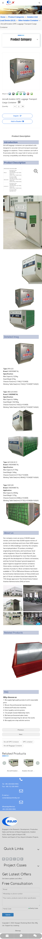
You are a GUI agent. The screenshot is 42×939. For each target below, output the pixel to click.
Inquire (16, 116)
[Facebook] (3, 859)
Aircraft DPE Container (11, 742)
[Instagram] (14, 859)
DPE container (28, 742)
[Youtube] (10, 859)
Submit (7, 915)
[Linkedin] (7, 859)
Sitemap (18, 930)
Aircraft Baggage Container (13, 746)
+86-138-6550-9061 (9, 809)
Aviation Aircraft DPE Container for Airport (28, 771)
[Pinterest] (18, 859)
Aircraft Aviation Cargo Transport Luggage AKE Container (13, 771)
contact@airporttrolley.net (11, 798)
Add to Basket (16, 121)
